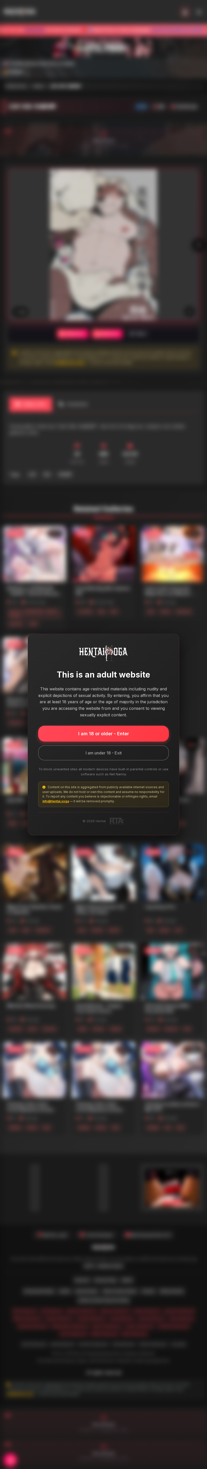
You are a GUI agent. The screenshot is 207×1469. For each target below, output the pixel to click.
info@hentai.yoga (55, 801)
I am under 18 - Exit (104, 752)
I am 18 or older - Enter (103, 733)
